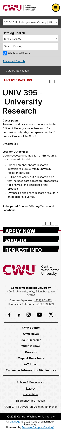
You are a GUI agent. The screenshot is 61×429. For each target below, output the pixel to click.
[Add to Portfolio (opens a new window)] (43, 81)
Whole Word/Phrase (19, 53)
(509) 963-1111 (43, 300)
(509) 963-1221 (44, 304)
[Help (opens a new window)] (56, 81)
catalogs (15, 421)
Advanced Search (14, 61)
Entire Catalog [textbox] (12, 38)
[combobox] (30, 22)
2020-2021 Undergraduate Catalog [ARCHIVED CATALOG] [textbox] (31, 22)
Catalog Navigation (17, 70)
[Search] (55, 46)
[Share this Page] (48, 81)
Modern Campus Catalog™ (38, 427)
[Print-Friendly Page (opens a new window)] (52, 81)
